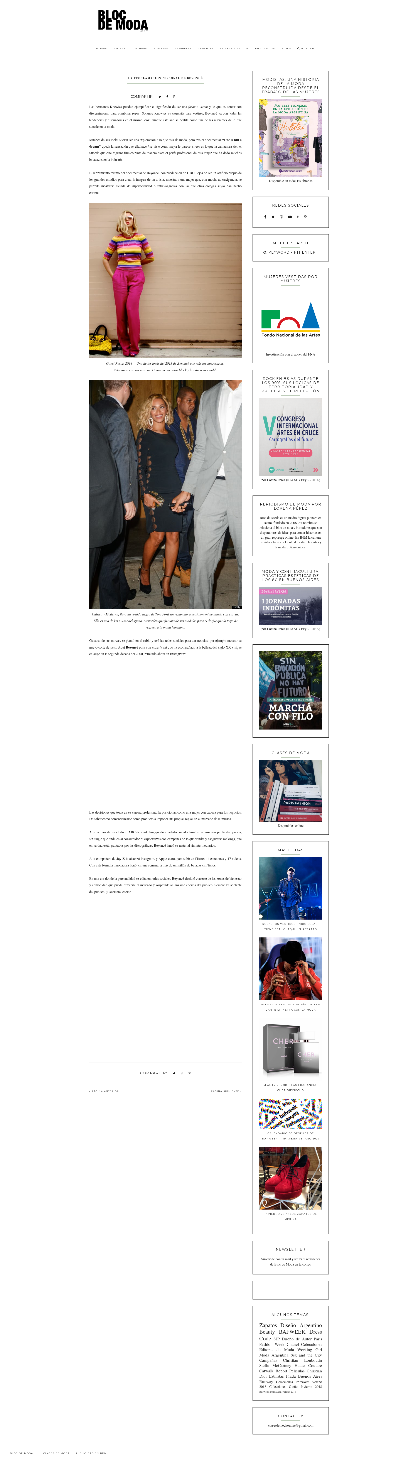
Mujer (118, 48)
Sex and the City (306, 1355)
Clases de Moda (56, 1453)
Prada (291, 1376)
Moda (100, 48)
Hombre (159, 48)
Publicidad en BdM (91, 1453)
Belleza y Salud (233, 48)
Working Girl (309, 1349)
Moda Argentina (273, 1355)
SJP (276, 1338)
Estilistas (276, 1376)
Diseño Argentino (301, 1325)
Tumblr (212, 369)
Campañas (268, 1360)
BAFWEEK (292, 1331)
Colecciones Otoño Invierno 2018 (295, 1386)
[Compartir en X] (159, 96)
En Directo (264, 48)
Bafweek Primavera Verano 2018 (277, 1392)
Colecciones (311, 1344)
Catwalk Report (273, 1370)
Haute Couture (308, 1365)
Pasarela (182, 48)
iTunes (199, 858)
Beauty (267, 1331)
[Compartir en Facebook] (167, 96)
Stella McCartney (275, 1365)
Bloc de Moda (21, 1453)
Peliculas (297, 1370)
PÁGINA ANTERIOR (105, 1091)
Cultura (138, 48)
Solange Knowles (154, 113)
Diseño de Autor (297, 1338)
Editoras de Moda (276, 1349)
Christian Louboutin (302, 1360)
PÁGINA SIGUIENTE (225, 1091)
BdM (285, 48)
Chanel (293, 1344)
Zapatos (204, 48)
